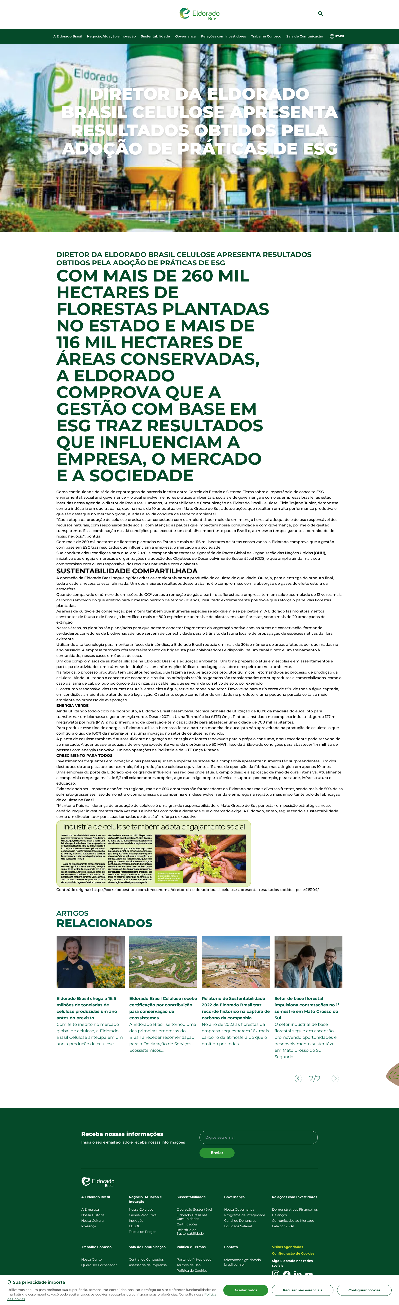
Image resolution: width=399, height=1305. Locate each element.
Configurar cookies (364, 1290)
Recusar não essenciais (302, 1290)
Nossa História (93, 1215)
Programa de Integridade (244, 1215)
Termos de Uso (189, 1265)
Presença (88, 1226)
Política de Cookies (192, 1270)
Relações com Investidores (223, 36)
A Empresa (90, 1209)
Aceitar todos (245, 1290)
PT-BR (339, 36)
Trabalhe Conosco (266, 36)
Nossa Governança (239, 1209)
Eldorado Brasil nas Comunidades (192, 1217)
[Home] (199, 14)
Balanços (279, 1215)
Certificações (187, 1224)
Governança (185, 36)
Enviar (217, 1152)
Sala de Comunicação (304, 36)
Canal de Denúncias (240, 1220)
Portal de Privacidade (194, 1259)
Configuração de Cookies (293, 1253)
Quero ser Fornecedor (99, 1265)
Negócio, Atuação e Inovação (111, 36)
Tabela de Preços (142, 1232)
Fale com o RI (283, 1226)
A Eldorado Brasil (67, 36)
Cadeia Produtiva (143, 1215)
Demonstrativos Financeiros (295, 1209)
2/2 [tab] (314, 1079)
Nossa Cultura (92, 1220)
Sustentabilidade (155, 36)
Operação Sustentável (194, 1209)
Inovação (136, 1220)
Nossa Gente (91, 1259)
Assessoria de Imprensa (148, 1265)
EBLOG (135, 1226)
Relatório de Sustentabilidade (190, 1232)
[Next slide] (335, 1078)
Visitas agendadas (287, 1247)
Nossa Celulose (141, 1209)
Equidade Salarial (238, 1226)
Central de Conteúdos (146, 1259)
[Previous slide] (298, 1078)
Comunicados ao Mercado (293, 1220)
